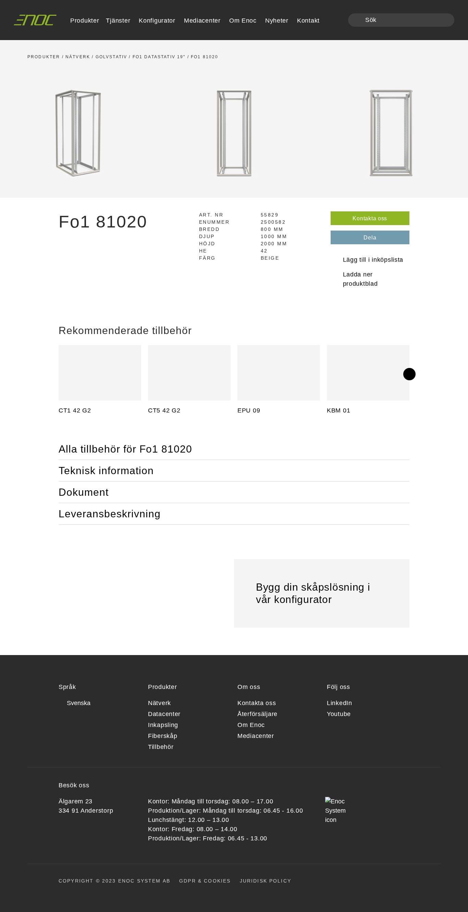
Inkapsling (163, 725)
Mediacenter (202, 20)
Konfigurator (157, 20)
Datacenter (164, 714)
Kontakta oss (370, 218)
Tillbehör (160, 746)
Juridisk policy (265, 881)
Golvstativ (111, 56)
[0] (338, 20)
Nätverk (77, 56)
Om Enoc (243, 20)
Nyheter (276, 20)
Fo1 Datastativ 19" (159, 56)
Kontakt (308, 20)
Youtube (339, 714)
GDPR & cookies (205, 881)
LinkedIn (339, 703)
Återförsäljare (257, 714)
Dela (370, 238)
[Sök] (357, 20)
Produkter (43, 56)
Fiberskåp (162, 735)
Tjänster (118, 20)
